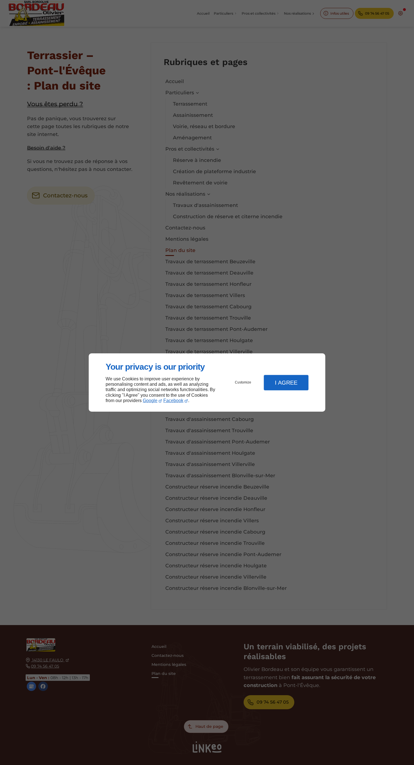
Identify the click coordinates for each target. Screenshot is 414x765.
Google (150, 400)
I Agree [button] (286, 383)
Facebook (173, 400)
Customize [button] (243, 382)
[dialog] (207, 382)
